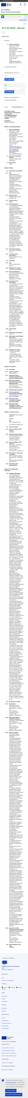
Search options (23, 20)
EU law (3, 1018)
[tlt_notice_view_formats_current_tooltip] (22, 107)
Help (3, 977)
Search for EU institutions (7, 1062)
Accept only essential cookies (13, 1094)
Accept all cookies (10, 1090)
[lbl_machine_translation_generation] (18, 97)
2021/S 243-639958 (13, 396)
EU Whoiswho (5, 1025)
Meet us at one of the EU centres (9, 1055)
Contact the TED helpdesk (8, 980)
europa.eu (13, 1041)
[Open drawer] (3, 32)
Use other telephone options (8, 1050)
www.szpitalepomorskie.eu (15, 153)
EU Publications (5, 1028)
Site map (4, 1011)
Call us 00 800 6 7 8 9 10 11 (8, 1047)
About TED (4, 1008)
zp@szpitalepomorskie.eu (15, 61)
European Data (5, 1020)
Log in (20, 5)
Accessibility (4, 1001)
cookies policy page (11, 1082)
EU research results (6, 1023)
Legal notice (4, 996)
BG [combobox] (6, 88)
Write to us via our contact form (9, 1053)
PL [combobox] (6, 75)
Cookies (3, 998)
